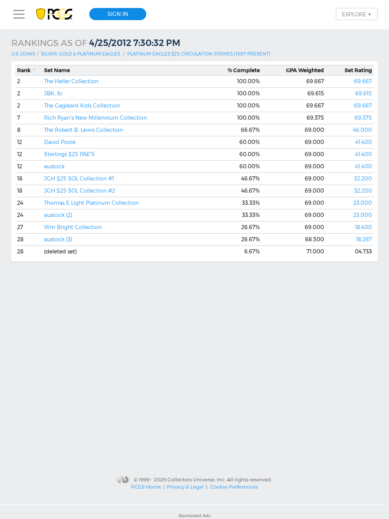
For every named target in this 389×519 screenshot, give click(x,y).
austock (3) (58, 239)
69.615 (363, 93)
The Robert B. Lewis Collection (83, 130)
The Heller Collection (71, 81)
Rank (24, 70)
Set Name (57, 70)
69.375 (363, 117)
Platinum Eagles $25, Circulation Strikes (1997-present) (198, 54)
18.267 (364, 239)
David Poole (60, 142)
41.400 (363, 142)
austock (54, 166)
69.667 (363, 81)
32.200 (363, 178)
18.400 (363, 227)
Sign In (118, 14)
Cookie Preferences (234, 487)
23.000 (362, 202)
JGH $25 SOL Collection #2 (79, 190)
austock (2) (58, 215)
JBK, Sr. (53, 93)
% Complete (244, 70)
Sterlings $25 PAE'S (69, 154)
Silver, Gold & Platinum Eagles (80, 54)
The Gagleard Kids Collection (82, 105)
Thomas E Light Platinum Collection (91, 202)
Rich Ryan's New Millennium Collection (95, 117)
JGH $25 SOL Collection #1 (79, 178)
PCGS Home (146, 487)
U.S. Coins (23, 54)
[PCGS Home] (58, 14)
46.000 (362, 130)
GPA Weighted (305, 70)
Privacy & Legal (185, 487)
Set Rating (358, 70)
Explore (357, 14)
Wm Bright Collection (73, 227)
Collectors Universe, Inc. (197, 479)
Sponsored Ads (194, 515)
